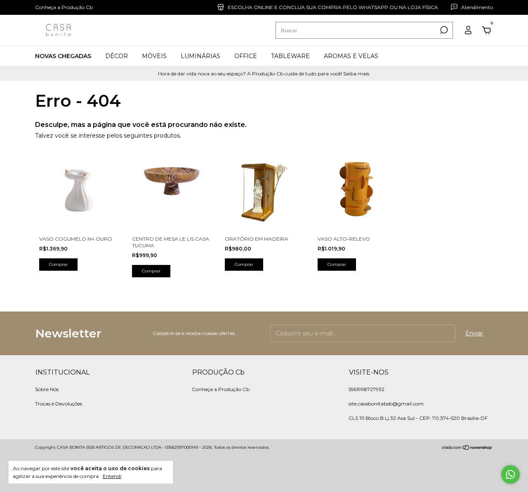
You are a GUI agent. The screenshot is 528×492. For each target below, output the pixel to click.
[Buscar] (443, 30)
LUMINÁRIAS (200, 56)
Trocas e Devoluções (58, 404)
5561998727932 (366, 389)
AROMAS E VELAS (351, 56)
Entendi (112, 476)
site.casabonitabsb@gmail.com (386, 404)
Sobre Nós (47, 389)
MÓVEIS (154, 56)
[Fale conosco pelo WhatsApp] (510, 474)
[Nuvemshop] (467, 448)
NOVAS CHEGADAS (63, 56)
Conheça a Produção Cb (64, 7)
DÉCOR (116, 56)
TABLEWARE (290, 56)
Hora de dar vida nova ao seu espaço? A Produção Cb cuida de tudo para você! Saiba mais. (264, 73)
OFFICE (245, 56)
